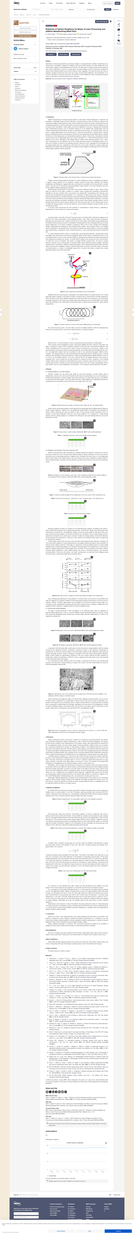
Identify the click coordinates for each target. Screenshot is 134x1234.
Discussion (18, 88)
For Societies (71, 1217)
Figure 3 (87, 294)
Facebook (106, 1209)
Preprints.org (89, 1211)
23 (64, 664)
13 (62, 207)
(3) (107, 338)
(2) (107, 333)
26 (63, 900)
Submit (117, 3)
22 (107, 657)
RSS (110, 1195)
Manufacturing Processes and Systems (75, 51)
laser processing (56, 78)
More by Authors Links (20, 58)
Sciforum (88, 1207)
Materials (22, 15)
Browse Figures (63, 54)
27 (105, 907)
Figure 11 (99, 662)
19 (46, 298)
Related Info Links (19, 54)
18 (68, 250)
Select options (18, 1213)
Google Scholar (83, 960)
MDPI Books (89, 1209)
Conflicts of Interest (19, 98)
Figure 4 (92, 376)
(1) (107, 213)
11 (85, 202)
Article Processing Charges (57, 1207)
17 (102, 235)
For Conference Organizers (75, 1219)
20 (66, 648)
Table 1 (87, 410)
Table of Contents (19, 79)
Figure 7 (48, 458)
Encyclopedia (89, 1217)
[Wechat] (59, 1092)
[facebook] (56, 1092)
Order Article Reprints (102, 21)
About (90, 3)
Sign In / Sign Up (108, 3)
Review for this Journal (25, 32)
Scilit (87, 1213)
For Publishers (71, 1215)
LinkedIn (106, 1207)
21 (51, 657)
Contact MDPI (53, 1213)
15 (78, 226)
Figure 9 (94, 612)
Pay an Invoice (53, 1209)
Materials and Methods (20, 90)
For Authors (71, 1207)
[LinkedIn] (53, 1092)
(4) (107, 850)
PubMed (52, 1044)
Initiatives (82, 3)
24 (83, 774)
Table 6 (91, 843)
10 (85, 193)
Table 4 (79, 795)
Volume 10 (28, 15)
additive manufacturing (79, 78)
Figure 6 (71, 452)
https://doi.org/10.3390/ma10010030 (69, 43)
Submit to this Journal (25, 28)
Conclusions (18, 92)
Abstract (17, 82)
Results (17, 86)
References (18, 100)
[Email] (47, 1092)
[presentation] (74, 213)
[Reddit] (62, 1092)
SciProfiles (89, 1215)
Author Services (70, 3)
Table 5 (79, 816)
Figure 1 (48, 134)
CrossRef (91, 960)
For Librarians (71, 1213)
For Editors (71, 1211)
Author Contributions (20, 96)
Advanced (115, 9)
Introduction (18, 84)
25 (72, 885)
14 (98, 223)
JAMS (87, 1219)
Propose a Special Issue (25, 36)
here (54, 1125)
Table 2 (80, 454)
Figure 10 (57, 616)
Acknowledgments (19, 94)
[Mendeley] (65, 1092)
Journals (42, 3)
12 (51, 205)
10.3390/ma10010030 (43, 15)
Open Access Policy (55, 1211)
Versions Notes (76, 54)
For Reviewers (71, 1209)
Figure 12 (65, 704)
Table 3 (105, 458)
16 (46, 232)
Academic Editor (19, 44)
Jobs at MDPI (53, 1215)
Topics (51, 3)
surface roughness (67, 78)
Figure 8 (87, 541)
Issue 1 (35, 15)
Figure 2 (75, 237)
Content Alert (116, 1195)
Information (59, 3)
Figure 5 (105, 408)
